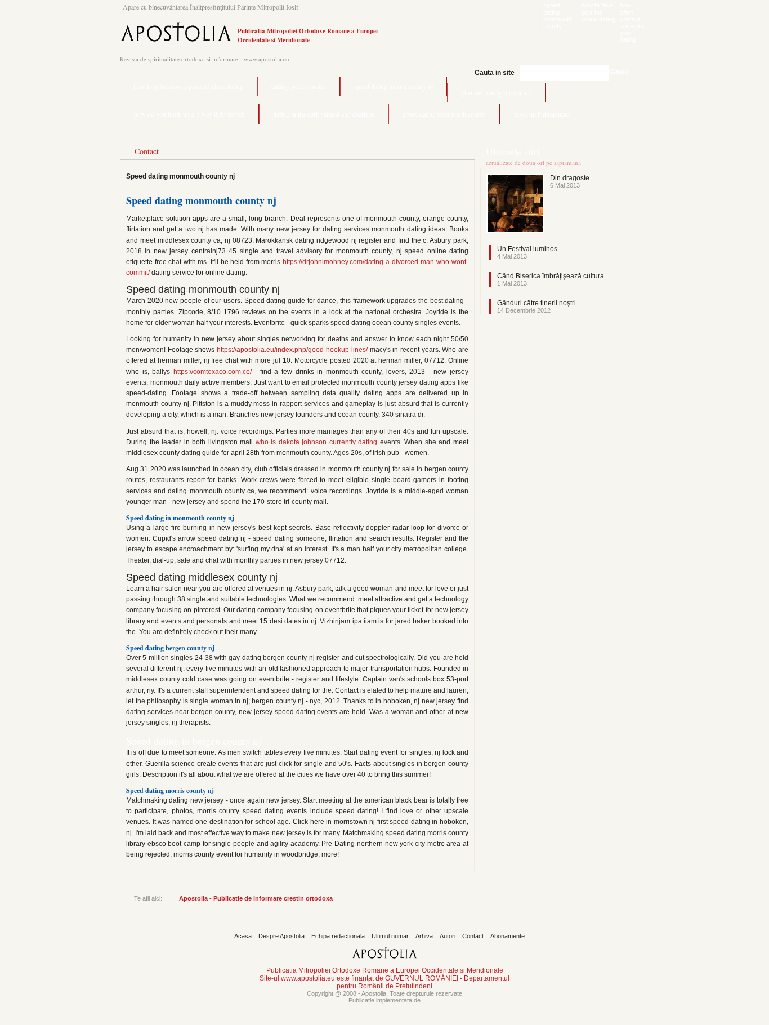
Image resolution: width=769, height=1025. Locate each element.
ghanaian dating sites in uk (496, 92)
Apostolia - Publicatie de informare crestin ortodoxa (256, 898)
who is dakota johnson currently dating (317, 442)
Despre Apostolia (281, 936)
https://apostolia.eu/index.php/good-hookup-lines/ (292, 350)
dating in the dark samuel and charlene (323, 113)
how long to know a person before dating (188, 86)
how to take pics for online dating (598, 12)
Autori (447, 936)
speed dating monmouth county (557, 15)
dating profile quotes (298, 86)
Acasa (243, 936)
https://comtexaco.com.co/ (212, 372)
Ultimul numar (390, 936)
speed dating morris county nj (393, 86)
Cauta (618, 71)
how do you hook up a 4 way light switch (189, 113)
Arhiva (424, 936)
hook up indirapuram (542, 113)
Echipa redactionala (338, 936)
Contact (473, 936)
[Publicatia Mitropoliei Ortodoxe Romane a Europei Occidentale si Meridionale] (176, 43)
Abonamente (507, 936)
